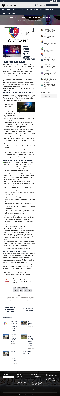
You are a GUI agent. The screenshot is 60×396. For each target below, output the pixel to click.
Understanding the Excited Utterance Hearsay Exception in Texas (50, 68)
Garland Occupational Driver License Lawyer (26, 297)
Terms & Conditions (29, 394)
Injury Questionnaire (22, 382)
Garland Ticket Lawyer (8, 27)
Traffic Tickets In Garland (30, 323)
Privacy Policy (23, 394)
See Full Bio (15, 285)
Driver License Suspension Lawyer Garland (13, 297)
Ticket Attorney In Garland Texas (15, 300)
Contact (19, 378)
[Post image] (6, 323)
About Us (20, 376)
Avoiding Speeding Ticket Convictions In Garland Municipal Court (14, 357)
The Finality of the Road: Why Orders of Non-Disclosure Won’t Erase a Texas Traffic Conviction (50, 42)
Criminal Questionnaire (22, 381)
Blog (19, 377)
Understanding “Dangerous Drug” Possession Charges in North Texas (50, 36)
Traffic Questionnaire (22, 379)
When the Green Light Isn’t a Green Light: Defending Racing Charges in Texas (50, 55)
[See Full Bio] (19, 285)
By (21, 295)
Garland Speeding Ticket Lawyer (27, 352)
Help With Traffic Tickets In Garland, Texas (13, 338)
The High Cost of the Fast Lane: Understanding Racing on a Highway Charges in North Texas (50, 61)
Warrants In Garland (24, 300)
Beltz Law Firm (46, 96)
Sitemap (19, 383)
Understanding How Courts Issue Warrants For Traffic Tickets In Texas (14, 326)
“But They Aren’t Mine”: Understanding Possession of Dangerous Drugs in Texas (50, 30)
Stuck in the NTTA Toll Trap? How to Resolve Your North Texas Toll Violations (50, 49)
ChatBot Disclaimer (36, 394)
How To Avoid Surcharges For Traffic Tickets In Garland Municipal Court (31, 341)
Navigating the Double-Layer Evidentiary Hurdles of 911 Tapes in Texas (50, 73)
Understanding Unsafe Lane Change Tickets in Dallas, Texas (50, 85)
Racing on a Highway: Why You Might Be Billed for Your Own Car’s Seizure (50, 79)
